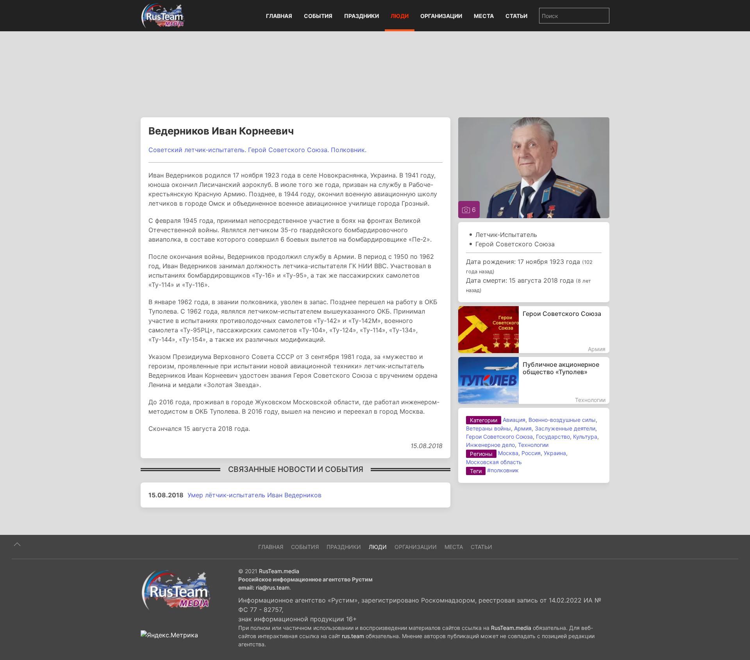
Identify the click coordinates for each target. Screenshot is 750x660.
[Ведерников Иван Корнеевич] (533, 167)
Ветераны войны (488, 428)
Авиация (514, 419)
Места (484, 16)
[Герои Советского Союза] (533, 329)
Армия (523, 428)
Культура (585, 436)
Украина (555, 453)
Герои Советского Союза (499, 436)
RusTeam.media (279, 571)
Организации (441, 16)
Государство (553, 436)
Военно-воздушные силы (562, 419)
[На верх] (17, 544)
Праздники (361, 16)
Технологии (533, 444)
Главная (279, 16)
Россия (531, 453)
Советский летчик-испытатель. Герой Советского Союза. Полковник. (257, 150)
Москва (508, 453)
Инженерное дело (490, 444)
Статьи (516, 16)
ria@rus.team (272, 587)
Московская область (494, 462)
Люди (400, 16)
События (318, 16)
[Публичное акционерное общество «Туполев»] (533, 380)
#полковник (503, 470)
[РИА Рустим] (176, 590)
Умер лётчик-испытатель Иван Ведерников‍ (254, 495)
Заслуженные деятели (565, 428)
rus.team (353, 636)
